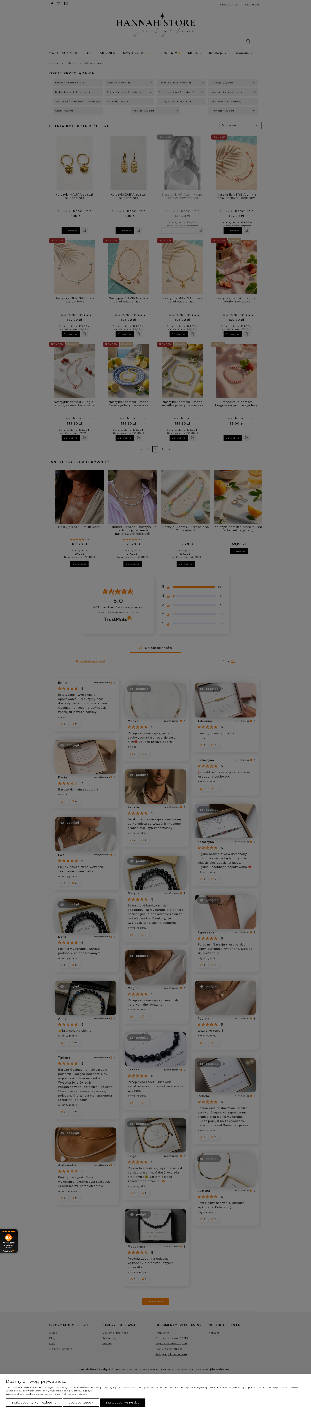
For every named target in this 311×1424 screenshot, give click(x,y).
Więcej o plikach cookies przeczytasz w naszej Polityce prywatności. (47, 1394)
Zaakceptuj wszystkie (122, 1402)
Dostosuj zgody (81, 1402)
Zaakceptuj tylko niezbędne (34, 1402)
